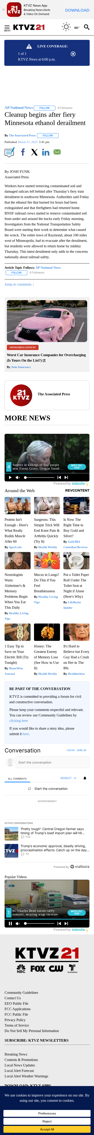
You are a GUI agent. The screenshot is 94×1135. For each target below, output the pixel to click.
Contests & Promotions (21, 1060)
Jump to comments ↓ (19, 284)
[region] (47, 809)
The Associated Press (22, 135)
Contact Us (13, 998)
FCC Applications (18, 1009)
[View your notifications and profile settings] (84, 778)
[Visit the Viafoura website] (79, 867)
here (26, 734)
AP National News (48, 267)
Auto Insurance (20, 367)
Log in (71, 750)
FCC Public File (16, 1014)
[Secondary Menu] (10, 27)
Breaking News (16, 1054)
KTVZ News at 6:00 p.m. (36, 59)
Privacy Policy (15, 1020)
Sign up (81, 750)
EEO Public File (16, 1003)
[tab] (17, 778)
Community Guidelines (21, 992)
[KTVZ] (32, 27)
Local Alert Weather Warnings (26, 1076)
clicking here (18, 721)
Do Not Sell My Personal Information (32, 1031)
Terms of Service (17, 1025)
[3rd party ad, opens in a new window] (47, 341)
